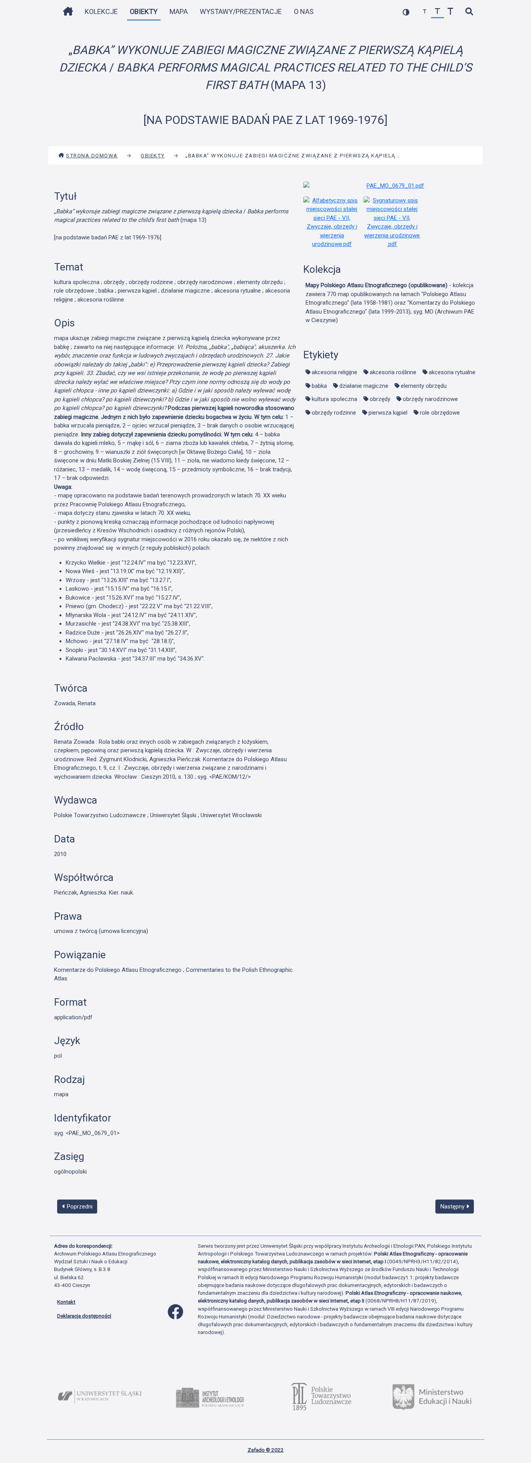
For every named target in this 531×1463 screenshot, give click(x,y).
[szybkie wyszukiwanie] (469, 11)
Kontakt (66, 1302)
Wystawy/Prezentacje (241, 11)
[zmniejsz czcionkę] (424, 11)
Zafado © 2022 (266, 1450)
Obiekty (143, 11)
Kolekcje (101, 11)
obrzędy (380, 399)
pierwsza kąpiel (388, 412)
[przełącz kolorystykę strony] (406, 11)
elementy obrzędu (424, 385)
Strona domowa (92, 155)
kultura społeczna (334, 399)
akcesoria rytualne (452, 372)
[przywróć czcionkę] (437, 11)
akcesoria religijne (334, 372)
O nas (304, 11)
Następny (453, 1206)
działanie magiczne (363, 385)
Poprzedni (79, 1206)
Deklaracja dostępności (84, 1316)
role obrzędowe (440, 412)
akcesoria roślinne (393, 372)
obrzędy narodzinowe (430, 399)
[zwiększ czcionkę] (450, 11)
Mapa (178, 11)
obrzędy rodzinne (334, 412)
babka (319, 385)
